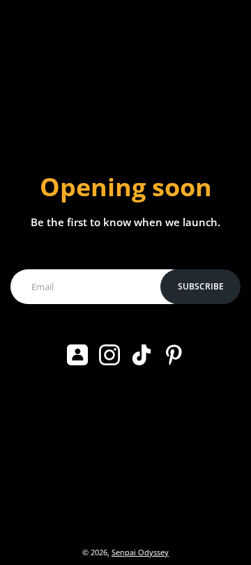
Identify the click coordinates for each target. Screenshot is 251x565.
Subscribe (201, 286)
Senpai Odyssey (140, 552)
